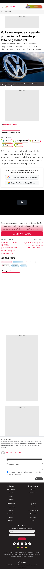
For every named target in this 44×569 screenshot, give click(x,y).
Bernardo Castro (10, 124)
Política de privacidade (22, 567)
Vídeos (23, 265)
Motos (11, 510)
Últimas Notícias (6, 262)
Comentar (39, 479)
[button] (34, 6)
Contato (11, 496)
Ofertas (33, 520)
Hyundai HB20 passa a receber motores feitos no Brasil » (33, 245)
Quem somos (11, 489)
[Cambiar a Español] (26, 547)
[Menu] (2, 7)
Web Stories (33, 517)
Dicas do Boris (11, 514)
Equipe (11, 492)
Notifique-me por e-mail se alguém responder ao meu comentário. (24, 473)
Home (2, 11)
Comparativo (33, 492)
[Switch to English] (22, 547)
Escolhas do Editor (18, 262)
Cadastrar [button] (22, 539)
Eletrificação (11, 520)
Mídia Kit (11, 499)
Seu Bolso (15, 265)
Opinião (33, 507)
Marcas (33, 489)
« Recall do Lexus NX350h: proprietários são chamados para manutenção (9, 247)
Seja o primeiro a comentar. (11, 132)
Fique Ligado (8, 11)
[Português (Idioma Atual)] (18, 547)
